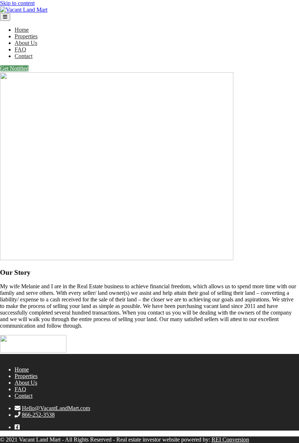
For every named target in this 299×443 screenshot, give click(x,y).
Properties (26, 36)
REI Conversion (230, 439)
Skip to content (17, 3)
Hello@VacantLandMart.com (56, 408)
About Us (26, 43)
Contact (23, 56)
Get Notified (14, 68)
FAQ (20, 49)
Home (22, 30)
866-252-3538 (38, 415)
